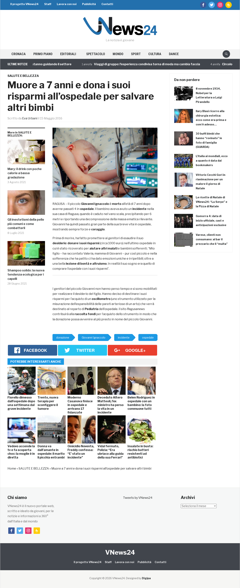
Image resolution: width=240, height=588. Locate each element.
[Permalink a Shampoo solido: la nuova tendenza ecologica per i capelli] (26, 254)
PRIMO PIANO (42, 54)
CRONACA (18, 54)
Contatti (107, 4)
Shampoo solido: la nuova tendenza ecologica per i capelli (26, 275)
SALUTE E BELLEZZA (23, 76)
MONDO (118, 54)
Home (12, 468)
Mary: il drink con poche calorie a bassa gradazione (25, 173)
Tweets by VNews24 (137, 498)
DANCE (174, 54)
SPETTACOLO (95, 54)
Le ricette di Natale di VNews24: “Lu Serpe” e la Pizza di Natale (211, 202)
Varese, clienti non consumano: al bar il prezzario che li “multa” (212, 239)
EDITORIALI (68, 54)
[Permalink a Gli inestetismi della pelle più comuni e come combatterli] (26, 204)
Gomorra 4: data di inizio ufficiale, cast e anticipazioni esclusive (211, 220)
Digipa (146, 578)
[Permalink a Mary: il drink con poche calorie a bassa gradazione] (26, 153)
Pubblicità (89, 4)
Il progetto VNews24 (24, 4)
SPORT (136, 54)
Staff (47, 4)
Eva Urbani (29, 118)
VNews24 (120, 552)
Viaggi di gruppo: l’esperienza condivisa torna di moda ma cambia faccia (134, 64)
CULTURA (154, 54)
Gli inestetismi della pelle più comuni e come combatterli (26, 224)
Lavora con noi (66, 4)
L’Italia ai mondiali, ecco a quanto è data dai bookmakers (212, 160)
